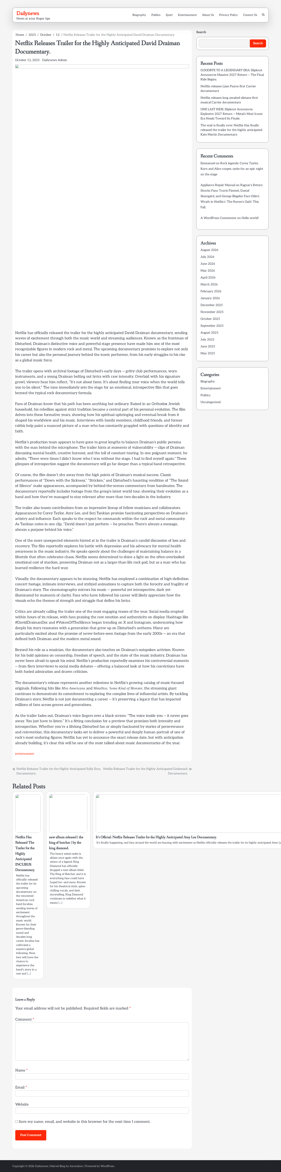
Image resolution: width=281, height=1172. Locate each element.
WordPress (107, 1166)
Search (201, 32)
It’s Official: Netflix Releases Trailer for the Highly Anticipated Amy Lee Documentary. (156, 837)
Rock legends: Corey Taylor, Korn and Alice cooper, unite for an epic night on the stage (232, 169)
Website (22, 1104)
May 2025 (208, 353)
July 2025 (207, 339)
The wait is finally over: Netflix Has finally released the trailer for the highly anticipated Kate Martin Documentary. (231, 130)
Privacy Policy (228, 15)
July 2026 (207, 257)
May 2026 (208, 271)
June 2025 (208, 346)
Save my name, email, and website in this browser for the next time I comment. (84, 1122)
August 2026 (209, 250)
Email (21, 1087)
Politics (155, 15)
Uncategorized (211, 402)
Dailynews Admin (54, 60)
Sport (169, 15)
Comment (24, 1019)
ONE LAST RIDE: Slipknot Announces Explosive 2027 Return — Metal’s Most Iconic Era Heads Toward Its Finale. (232, 114)
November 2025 (212, 312)
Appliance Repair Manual (218, 185)
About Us (208, 15)
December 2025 (212, 305)
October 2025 (210, 319)
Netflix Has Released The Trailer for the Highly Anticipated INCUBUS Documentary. (25, 853)
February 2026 (211, 291)
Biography (139, 15)
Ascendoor (76, 1166)
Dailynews (27, 13)
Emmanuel (208, 163)
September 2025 (212, 326)
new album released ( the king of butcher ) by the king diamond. (66, 842)
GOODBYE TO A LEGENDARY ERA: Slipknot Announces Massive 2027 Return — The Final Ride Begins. (232, 75)
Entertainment (187, 15)
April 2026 (208, 277)
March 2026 (209, 284)
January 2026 (210, 298)
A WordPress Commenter (218, 218)
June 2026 (208, 264)
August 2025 (209, 333)
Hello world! (250, 218)
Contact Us (250, 15)
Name (21, 1070)
